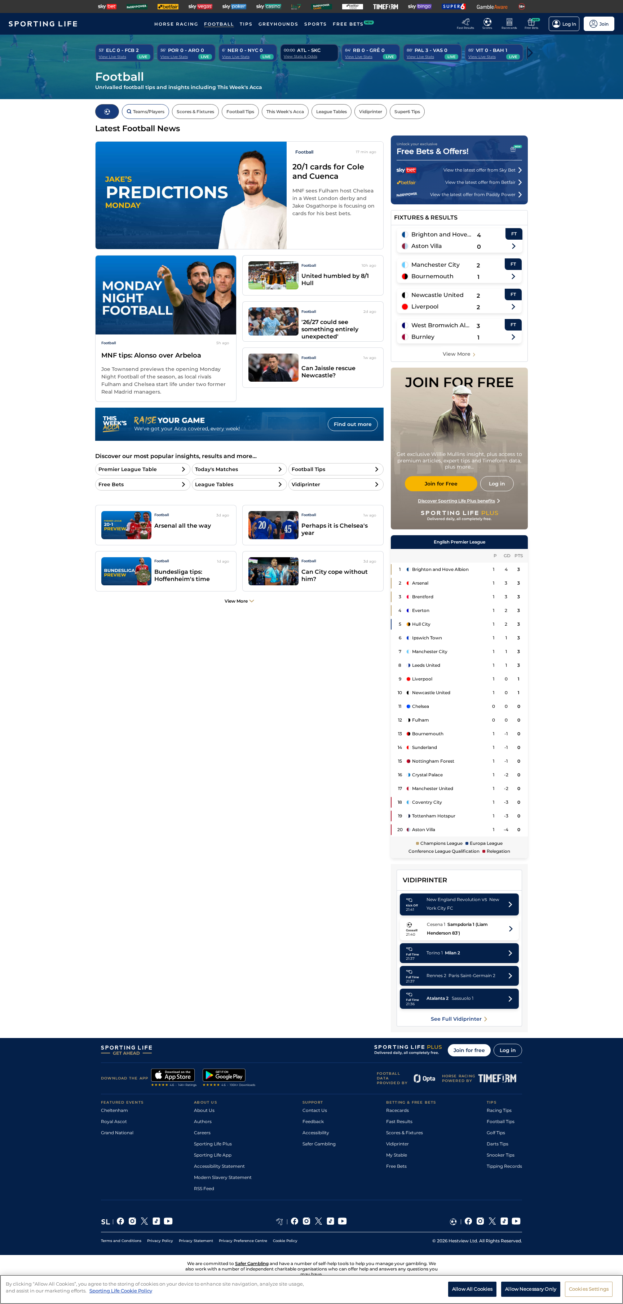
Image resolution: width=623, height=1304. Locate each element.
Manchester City (435, 264)
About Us (204, 1110)
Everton (420, 610)
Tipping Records (504, 1166)
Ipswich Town (427, 637)
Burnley (422, 336)
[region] (311, 1289)
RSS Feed (204, 1188)
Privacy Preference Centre (243, 1240)
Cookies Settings (589, 1289)
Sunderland (424, 747)
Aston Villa (426, 246)
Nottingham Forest (433, 761)
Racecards (397, 1110)
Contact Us (314, 1110)
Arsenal (420, 583)
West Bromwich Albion (441, 325)
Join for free (469, 1050)
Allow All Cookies (472, 1289)
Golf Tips (496, 1132)
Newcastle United (437, 295)
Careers (202, 1132)
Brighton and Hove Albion (441, 234)
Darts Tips (497, 1143)
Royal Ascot (114, 1121)
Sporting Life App (212, 1155)
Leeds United (426, 665)
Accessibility (315, 1132)
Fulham (420, 720)
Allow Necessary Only (530, 1289)
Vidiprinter (397, 1143)
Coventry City (427, 802)
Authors (203, 1121)
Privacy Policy (160, 1240)
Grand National (117, 1132)
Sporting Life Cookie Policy (120, 1291)
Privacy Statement (196, 1240)
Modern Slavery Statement (223, 1177)
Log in (508, 1050)
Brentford (422, 596)
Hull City (421, 624)
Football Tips (500, 1121)
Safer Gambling (319, 1143)
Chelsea (420, 706)
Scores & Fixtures (404, 1132)
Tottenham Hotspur (433, 816)
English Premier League (459, 542)
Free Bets (396, 1166)
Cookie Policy (285, 1240)
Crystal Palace (427, 774)
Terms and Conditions (121, 1240)
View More (456, 354)
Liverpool (424, 306)
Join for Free (441, 483)
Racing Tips (499, 1110)
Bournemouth (432, 276)
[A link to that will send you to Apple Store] (174, 1078)
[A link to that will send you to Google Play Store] (229, 1078)
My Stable (396, 1155)
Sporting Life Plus (213, 1143)
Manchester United (432, 788)
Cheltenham (114, 1110)
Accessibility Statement (219, 1166)
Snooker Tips (500, 1155)
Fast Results (399, 1121)
